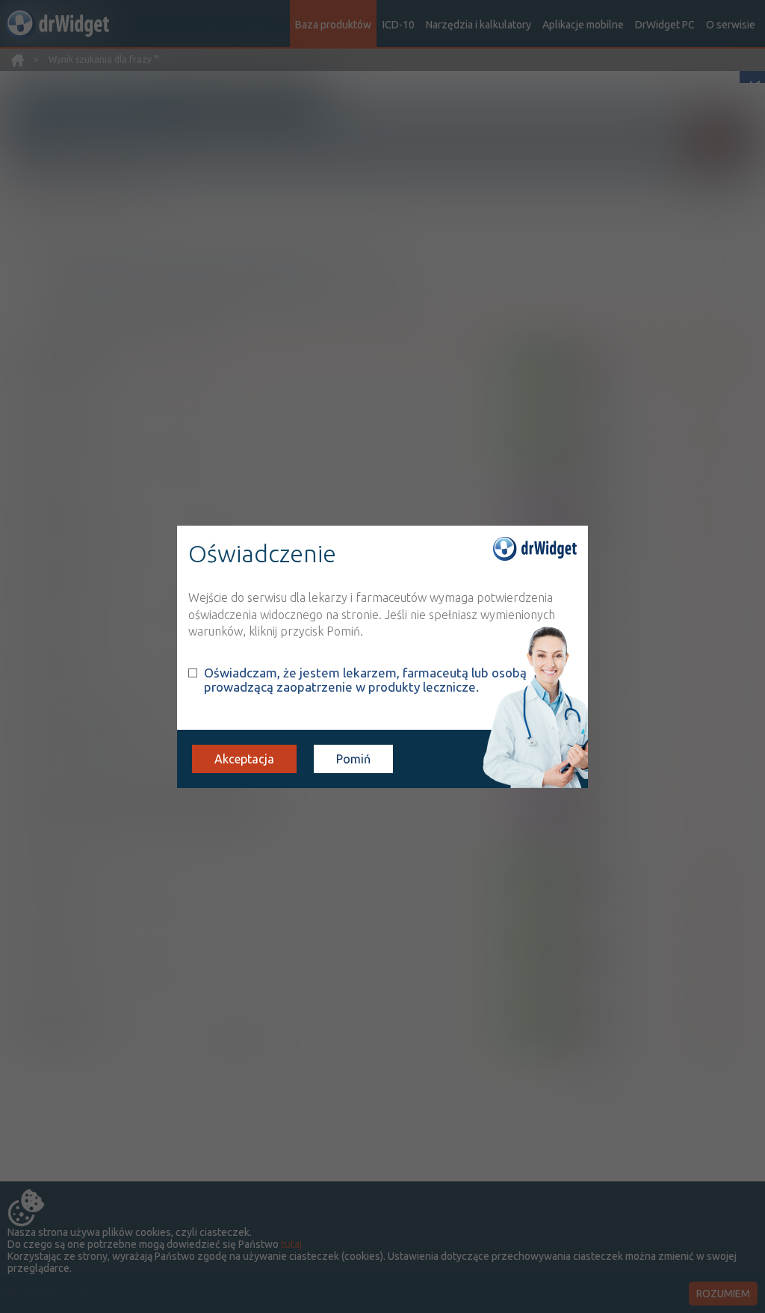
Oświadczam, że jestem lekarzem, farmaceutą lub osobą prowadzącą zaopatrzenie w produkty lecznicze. (365, 679)
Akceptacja (244, 759)
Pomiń (353, 759)
